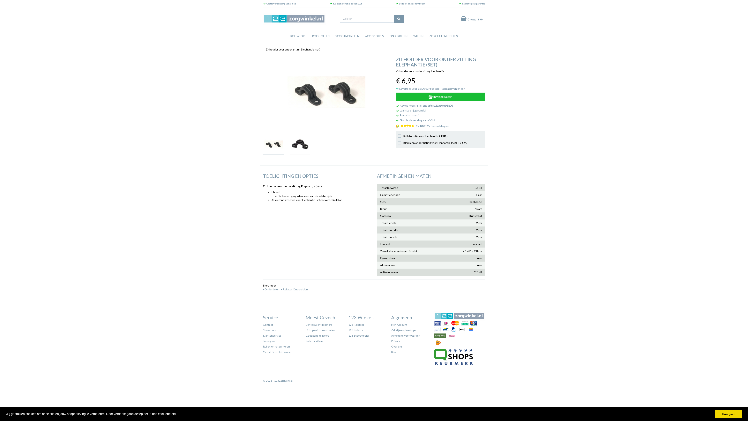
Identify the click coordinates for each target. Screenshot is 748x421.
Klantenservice (272, 335)
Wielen (418, 36)
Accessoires (374, 36)
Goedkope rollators (317, 335)
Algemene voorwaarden (405, 335)
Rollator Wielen (315, 341)
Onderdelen (399, 36)
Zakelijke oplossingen (404, 330)
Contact (268, 324)
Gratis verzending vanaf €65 (281, 3)
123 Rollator (355, 330)
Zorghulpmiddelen (443, 36)
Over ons (396, 346)
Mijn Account (399, 324)
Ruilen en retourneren (276, 346)
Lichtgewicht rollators (319, 324)
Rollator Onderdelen (295, 289)
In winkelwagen (442, 96)
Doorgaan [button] (728, 414)
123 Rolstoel (356, 324)
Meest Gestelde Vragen (277, 352)
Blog (394, 352)
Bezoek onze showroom (412, 3)
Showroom (269, 330)
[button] (177, 414)
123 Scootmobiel (358, 335)
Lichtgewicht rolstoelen (320, 330)
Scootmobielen (347, 36)
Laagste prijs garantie (473, 3)
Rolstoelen (321, 36)
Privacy (395, 341)
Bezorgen (269, 341)
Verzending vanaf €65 (417, 120)
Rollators (298, 36)
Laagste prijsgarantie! (413, 110)
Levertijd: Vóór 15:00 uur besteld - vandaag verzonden (432, 88)
